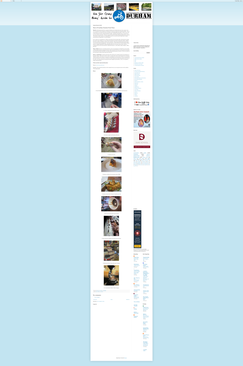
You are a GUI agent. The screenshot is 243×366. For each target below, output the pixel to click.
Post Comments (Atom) (100, 301)
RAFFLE (144, 323)
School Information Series (146, 163)
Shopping (135, 85)
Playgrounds (136, 83)
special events (145, 157)
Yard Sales (136, 95)
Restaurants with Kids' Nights (138, 62)
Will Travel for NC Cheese (146, 292)
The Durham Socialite (136, 295)
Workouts (139, 163)
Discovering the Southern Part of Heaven (146, 297)
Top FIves (136, 92)
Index (135, 60)
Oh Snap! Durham (137, 289)
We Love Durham (137, 301)
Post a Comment (97, 297)
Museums (135, 80)
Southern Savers (145, 307)
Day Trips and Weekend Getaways (139, 71)
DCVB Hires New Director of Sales (136, 280)
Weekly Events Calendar (138, 58)
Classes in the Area (137, 70)
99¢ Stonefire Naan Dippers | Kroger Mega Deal (146, 309)
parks (145, 153)
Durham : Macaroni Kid (136, 313)
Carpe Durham (136, 270)
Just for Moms (98, 291)
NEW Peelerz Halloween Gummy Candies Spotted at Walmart (146, 316)
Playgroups (136, 84)
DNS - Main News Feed (137, 278)
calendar (146, 164)
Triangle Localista (146, 290)
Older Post (127, 299)
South (144, 299)
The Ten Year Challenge (145, 330)
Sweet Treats (136, 89)
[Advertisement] (111, 314)
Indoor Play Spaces (137, 75)
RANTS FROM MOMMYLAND (146, 328)
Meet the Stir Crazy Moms (138, 64)
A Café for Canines (137, 285)
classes (143, 158)
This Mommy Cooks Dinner (145, 342)
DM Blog (135, 309)
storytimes (139, 161)
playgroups (136, 164)
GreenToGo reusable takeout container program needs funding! (137, 272)
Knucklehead (136, 290)
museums (140, 159)
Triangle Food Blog (146, 257)
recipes (135, 161)
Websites (135, 94)
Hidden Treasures (137, 74)
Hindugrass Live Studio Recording (136, 297)
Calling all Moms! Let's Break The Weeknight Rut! (145, 344)
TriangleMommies (146, 284)
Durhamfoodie (136, 264)
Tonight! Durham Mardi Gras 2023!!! (146, 267)
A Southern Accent (145, 350)
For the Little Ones (137, 72)
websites (144, 161)
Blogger (125, 357)
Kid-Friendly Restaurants (138, 79)
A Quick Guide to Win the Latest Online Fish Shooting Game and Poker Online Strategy (146, 278)
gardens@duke (136, 257)
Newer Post (95, 299)
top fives (135, 163)
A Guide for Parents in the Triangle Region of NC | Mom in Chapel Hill (146, 273)
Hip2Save (144, 314)
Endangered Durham (136, 317)
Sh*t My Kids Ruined (145, 322)
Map (135, 61)
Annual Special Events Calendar (139, 57)
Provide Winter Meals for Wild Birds (136, 259)
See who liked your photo (146, 286)
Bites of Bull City (136, 284)
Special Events (136, 86)
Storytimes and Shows (137, 88)
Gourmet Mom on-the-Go (146, 335)
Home (111, 299)
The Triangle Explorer (145, 265)
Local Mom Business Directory (139, 65)
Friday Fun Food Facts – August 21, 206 (146, 259)
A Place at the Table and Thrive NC (137, 266)
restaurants (101, 291)
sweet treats (136, 158)
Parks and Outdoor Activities (138, 81)
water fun (137, 160)
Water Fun (136, 93)
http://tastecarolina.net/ (100, 65)
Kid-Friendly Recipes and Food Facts (140, 77)
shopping (136, 154)
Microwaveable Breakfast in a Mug (146, 337)
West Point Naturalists (135, 305)
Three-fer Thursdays (137, 90)
